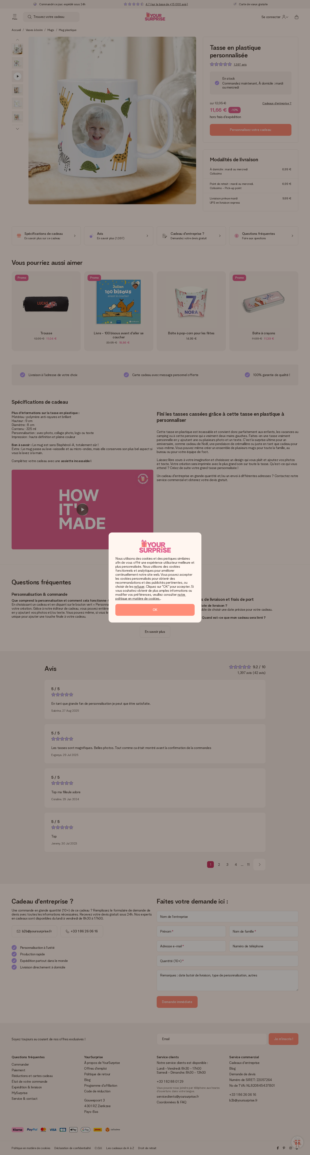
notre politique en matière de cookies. (150, 597)
